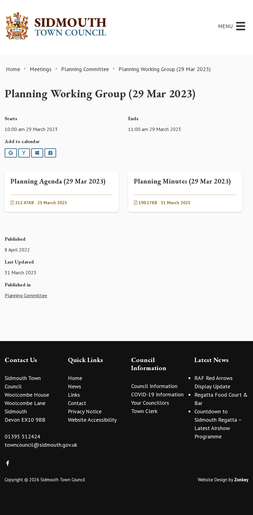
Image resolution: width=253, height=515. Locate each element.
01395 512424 (22, 436)
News (74, 386)
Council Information (154, 386)
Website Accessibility (92, 419)
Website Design (212, 480)
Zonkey (241, 480)
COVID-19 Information (157, 394)
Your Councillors (150, 402)
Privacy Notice (85, 411)
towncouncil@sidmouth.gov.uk (41, 444)
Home (75, 378)
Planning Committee (26, 295)
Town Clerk (144, 411)
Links (74, 394)
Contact (77, 403)
